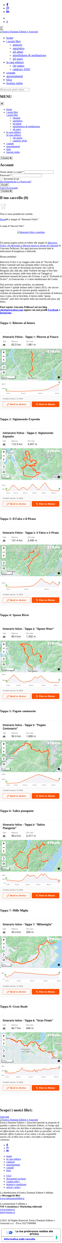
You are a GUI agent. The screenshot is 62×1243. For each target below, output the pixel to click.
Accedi (4, 185)
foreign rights (14, 83)
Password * (6, 175)
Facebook (53, 310)
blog (9, 79)
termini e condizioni (16, 1184)
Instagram (5, 312)
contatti (10, 72)
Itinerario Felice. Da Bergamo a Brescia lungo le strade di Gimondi (29, 244)
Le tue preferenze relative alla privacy (34, 1232)
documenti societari (16, 1178)
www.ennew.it (7, 1209)
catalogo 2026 (21, 69)
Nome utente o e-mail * (12, 172)
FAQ (8, 1175)
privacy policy (13, 1187)
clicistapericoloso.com (11, 310)
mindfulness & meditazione (29, 55)
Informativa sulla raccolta (19, 1239)
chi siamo (18, 65)
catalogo (10, 1162)
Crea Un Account (9, 187)
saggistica (18, 48)
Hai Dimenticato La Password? (15, 181)
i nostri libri (13, 41)
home (9, 37)
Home (3, 219)
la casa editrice (15, 62)
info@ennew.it (7, 1212)
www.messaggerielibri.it (12, 1198)
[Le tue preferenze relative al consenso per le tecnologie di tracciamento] (56, 1237)
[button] (7, 21)
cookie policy (13, 1181)
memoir (17, 44)
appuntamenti (14, 76)
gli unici (18, 58)
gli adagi (18, 51)
